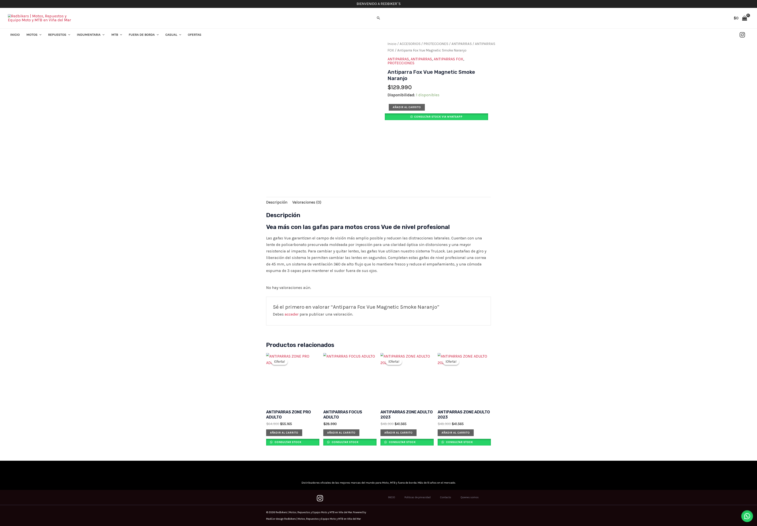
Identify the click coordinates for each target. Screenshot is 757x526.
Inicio (392, 44)
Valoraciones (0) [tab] (306, 202)
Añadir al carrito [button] (284, 432)
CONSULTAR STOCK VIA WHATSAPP (438, 116)
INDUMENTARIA (89, 34)
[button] (378, 18)
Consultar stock (287, 442)
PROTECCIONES (436, 44)
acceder (292, 314)
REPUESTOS (57, 34)
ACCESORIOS (410, 44)
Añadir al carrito (407, 107)
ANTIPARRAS (461, 44)
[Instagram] (742, 35)
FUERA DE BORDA (142, 34)
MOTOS (31, 34)
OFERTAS (194, 34)
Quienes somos (470, 497)
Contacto (445, 497)
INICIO (15, 34)
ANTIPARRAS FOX (448, 59)
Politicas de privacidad (418, 497)
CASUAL (171, 34)
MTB (114, 34)
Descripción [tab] (276, 202)
